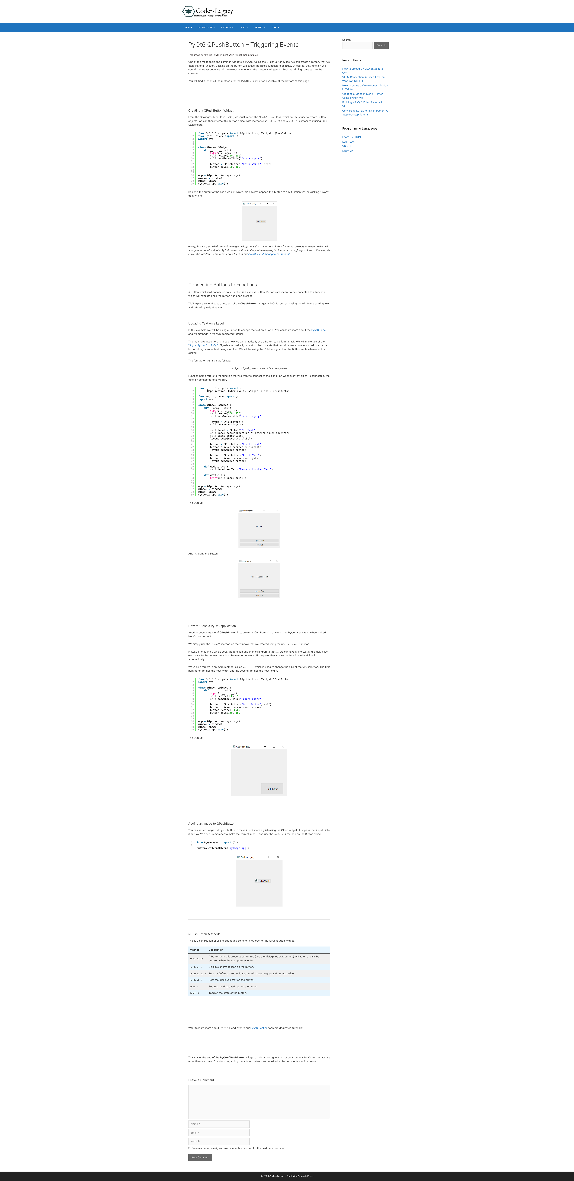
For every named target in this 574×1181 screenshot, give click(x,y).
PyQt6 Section (259, 1027)
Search (346, 39)
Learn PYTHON (351, 137)
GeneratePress (305, 1176)
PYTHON (226, 27)
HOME (188, 27)
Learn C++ (348, 150)
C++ (274, 27)
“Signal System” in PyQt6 (203, 345)
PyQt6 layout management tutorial (269, 254)
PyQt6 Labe (318, 330)
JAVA (242, 27)
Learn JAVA (349, 141)
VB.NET (259, 27)
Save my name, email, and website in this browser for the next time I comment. (239, 1148)
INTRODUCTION (206, 27)
